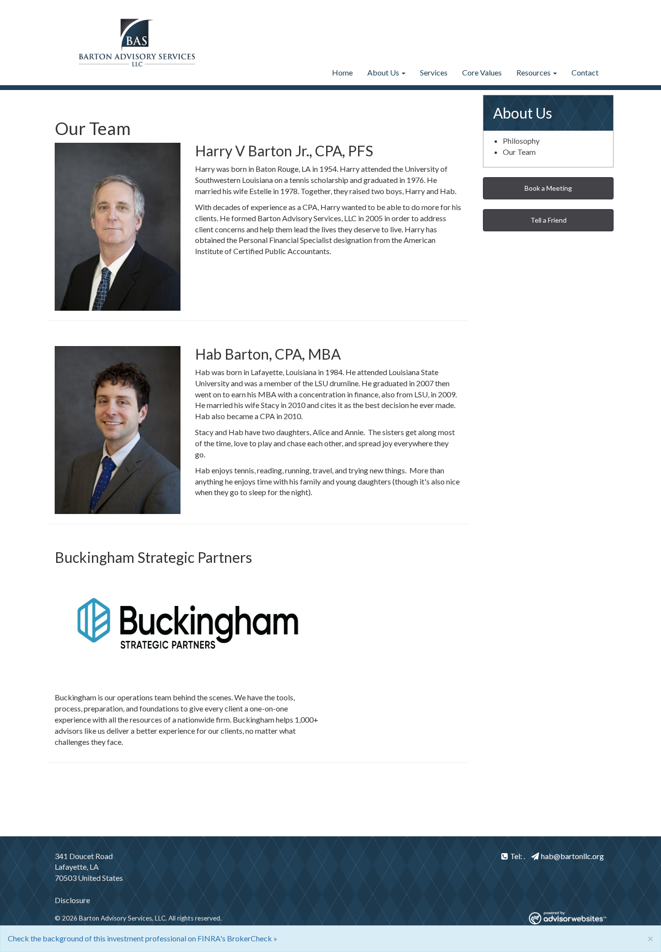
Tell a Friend (548, 220)
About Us (383, 72)
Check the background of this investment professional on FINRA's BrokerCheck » (142, 938)
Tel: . (517, 856)
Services (434, 72)
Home (342, 72)
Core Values (482, 72)
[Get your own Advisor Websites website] (567, 917)
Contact (585, 72)
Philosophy (521, 140)
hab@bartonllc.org (572, 856)
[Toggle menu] (402, 72)
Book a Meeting (548, 188)
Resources (533, 72)
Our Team (519, 151)
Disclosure (72, 900)
